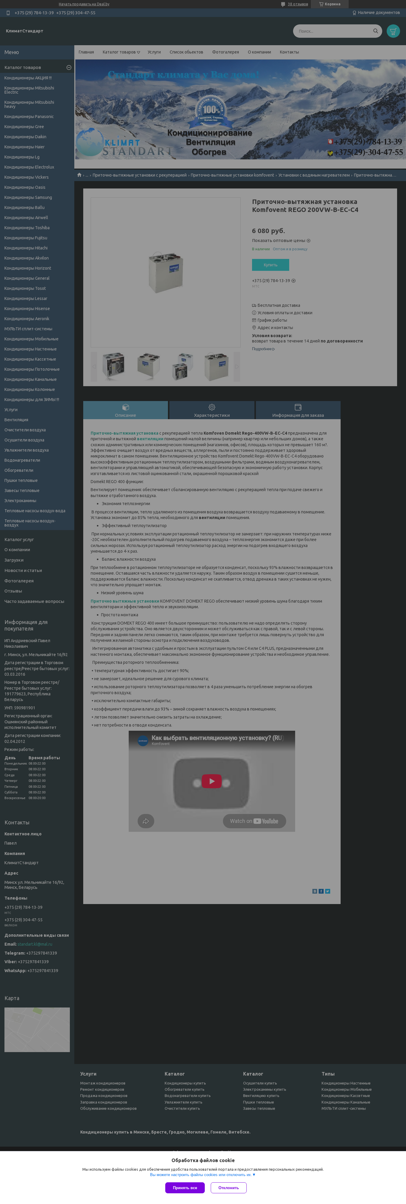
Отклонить (228, 1188)
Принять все (185, 1188)
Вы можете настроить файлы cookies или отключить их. (201, 1174)
